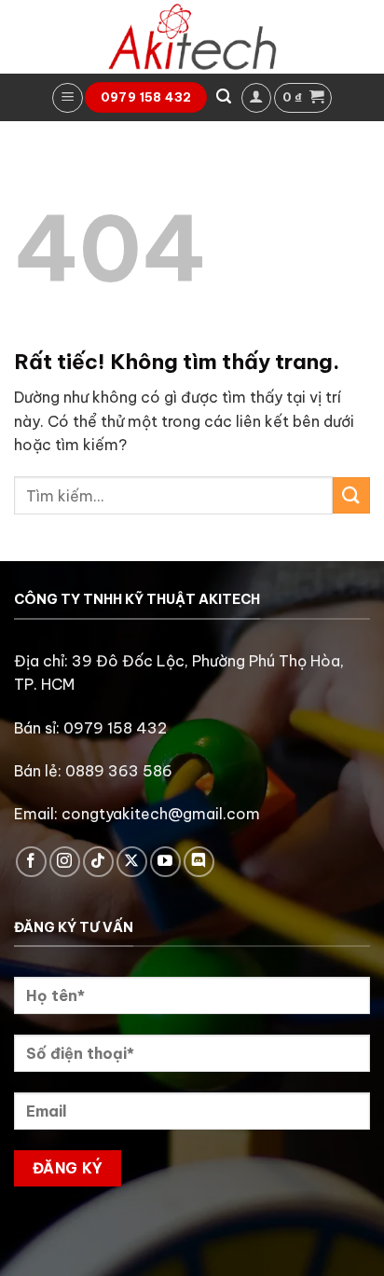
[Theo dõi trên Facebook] (31, 861)
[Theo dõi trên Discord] (199, 861)
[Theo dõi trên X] (132, 861)
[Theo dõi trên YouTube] (165, 861)
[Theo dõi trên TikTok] (98, 861)
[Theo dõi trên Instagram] (64, 861)
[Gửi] (351, 495)
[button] (67, 98)
